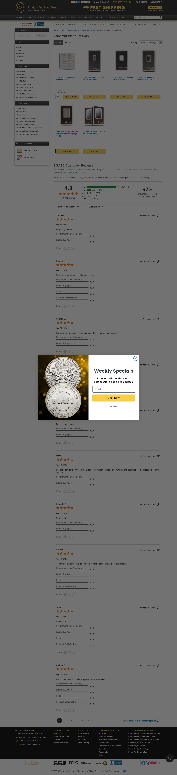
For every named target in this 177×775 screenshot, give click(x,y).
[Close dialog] (135, 358)
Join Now (114, 398)
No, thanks (114, 406)
